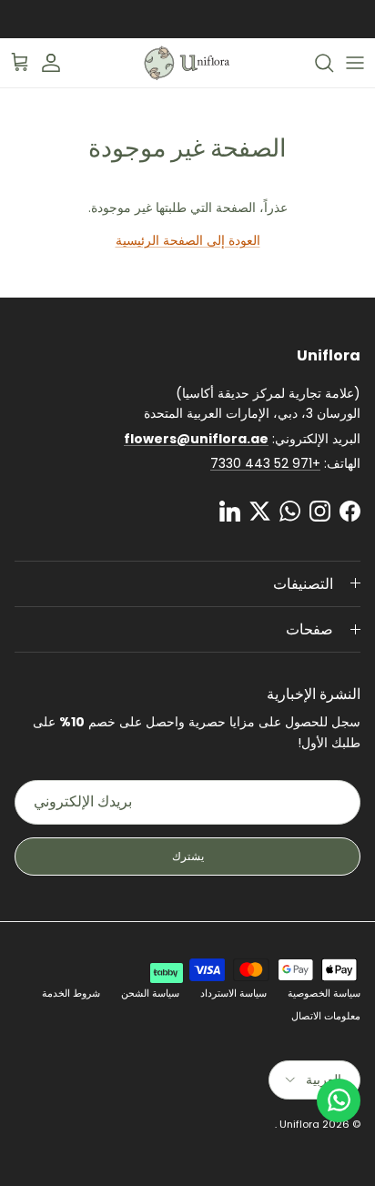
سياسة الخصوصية (324, 993)
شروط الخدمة (71, 993)
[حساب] (60, 63)
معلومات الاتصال (325, 1016)
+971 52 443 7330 (265, 463)
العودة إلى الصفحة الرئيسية (188, 240)
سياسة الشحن (150, 993)
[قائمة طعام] (355, 63)
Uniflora (299, 1124)
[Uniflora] (187, 63)
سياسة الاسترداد (233, 993)
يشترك (188, 856)
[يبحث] (315, 63)
